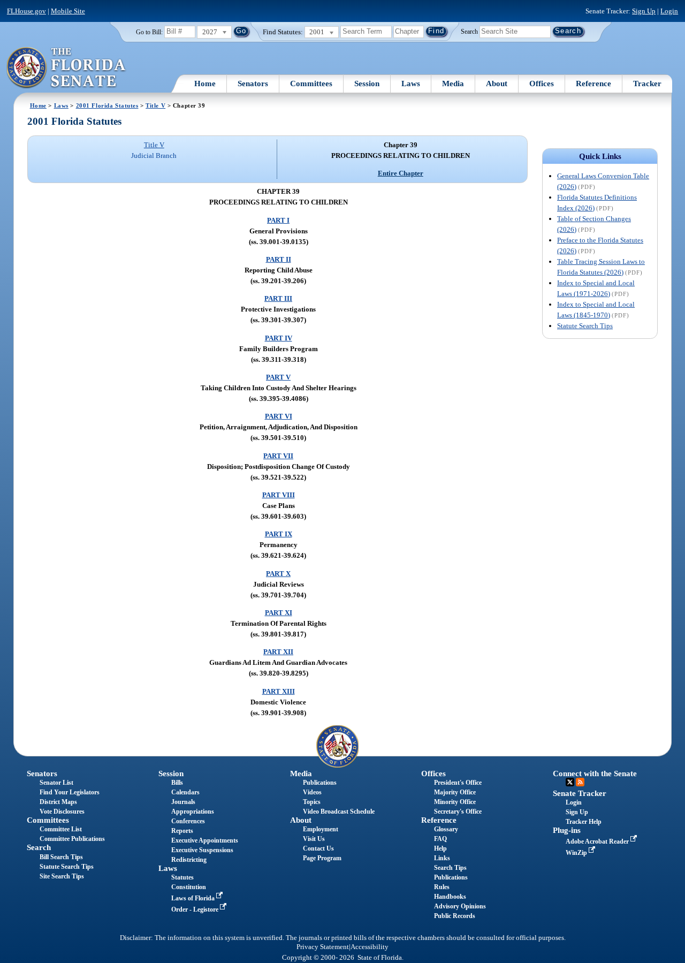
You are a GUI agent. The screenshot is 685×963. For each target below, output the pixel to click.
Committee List (61, 829)
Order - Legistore (195, 909)
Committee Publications (72, 839)
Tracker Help (584, 821)
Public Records (454, 916)
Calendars (185, 792)
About (496, 83)
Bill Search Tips (61, 857)
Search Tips (450, 867)
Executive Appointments (204, 840)
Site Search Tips (62, 876)
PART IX (278, 534)
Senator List (56, 782)
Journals (183, 802)
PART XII (278, 652)
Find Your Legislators (70, 792)
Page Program (322, 858)
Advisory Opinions (460, 906)
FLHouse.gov (26, 11)
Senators (253, 83)
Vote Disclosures (62, 811)
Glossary (446, 829)
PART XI (278, 613)
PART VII (278, 456)
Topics (312, 802)
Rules (442, 887)
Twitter (570, 782)
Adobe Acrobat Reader (598, 841)
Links (442, 858)
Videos (312, 792)
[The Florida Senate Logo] (66, 68)
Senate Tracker (579, 793)
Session (366, 83)
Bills (177, 782)
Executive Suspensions (202, 850)
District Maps (58, 802)
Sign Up (644, 11)
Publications (320, 782)
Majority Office (455, 792)
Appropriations (192, 811)
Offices (541, 83)
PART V (278, 377)
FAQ (440, 839)
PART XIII (278, 691)
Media (453, 83)
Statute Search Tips (585, 326)
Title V (155, 105)
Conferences (188, 821)
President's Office (458, 782)
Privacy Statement (322, 947)
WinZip (577, 852)
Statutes (182, 877)
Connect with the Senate (595, 773)
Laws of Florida (193, 898)
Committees (311, 83)
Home (205, 83)
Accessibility (370, 947)
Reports (182, 831)
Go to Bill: (149, 32)
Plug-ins (567, 830)
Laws (410, 83)
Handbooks (450, 896)
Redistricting (189, 859)
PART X (278, 574)
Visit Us (314, 839)
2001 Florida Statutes (107, 105)
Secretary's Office (458, 811)
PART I (278, 220)
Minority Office (455, 802)
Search (469, 31)
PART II (278, 259)
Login (669, 11)
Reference (593, 83)
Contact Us (318, 848)
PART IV (278, 338)
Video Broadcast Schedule (339, 811)
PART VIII (278, 495)
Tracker (647, 83)
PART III (278, 298)
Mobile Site (68, 11)
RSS (580, 782)
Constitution (188, 887)
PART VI (278, 416)
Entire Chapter (400, 173)
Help (440, 848)
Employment (320, 829)
